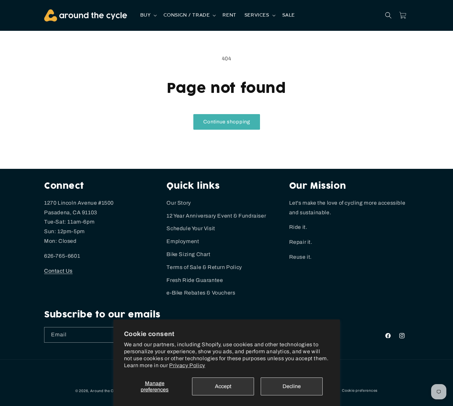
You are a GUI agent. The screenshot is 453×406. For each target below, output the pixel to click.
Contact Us (58, 271)
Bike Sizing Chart (188, 254)
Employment (182, 241)
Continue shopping (226, 121)
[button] (148, 15)
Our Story (178, 203)
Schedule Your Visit (190, 228)
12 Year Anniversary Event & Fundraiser (216, 216)
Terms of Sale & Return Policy (204, 267)
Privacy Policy (187, 365)
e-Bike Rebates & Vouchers (200, 293)
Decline (292, 386)
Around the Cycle (105, 391)
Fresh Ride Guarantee (194, 280)
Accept (223, 386)
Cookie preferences (360, 390)
